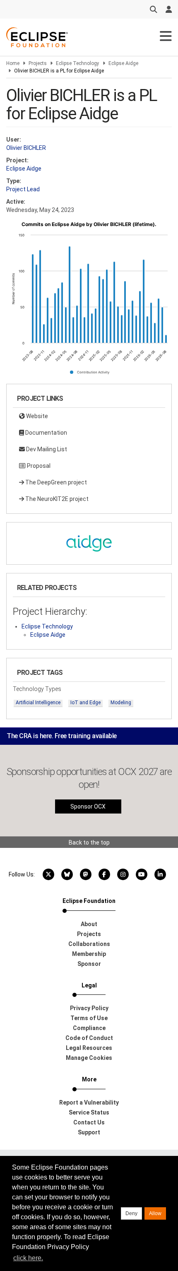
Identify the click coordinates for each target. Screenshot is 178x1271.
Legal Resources (89, 1048)
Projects (38, 63)
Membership (89, 954)
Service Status (89, 1112)
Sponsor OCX (88, 806)
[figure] (89, 301)
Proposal (38, 465)
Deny (131, 1213)
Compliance (89, 1028)
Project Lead (23, 189)
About (89, 924)
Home (12, 63)
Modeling (121, 702)
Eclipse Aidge (123, 63)
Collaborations (89, 944)
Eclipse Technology (77, 63)
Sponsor (89, 963)
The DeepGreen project (55, 482)
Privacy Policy (89, 1008)
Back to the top (89, 842)
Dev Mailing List (46, 449)
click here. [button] (28, 1257)
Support (89, 1132)
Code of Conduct (89, 1038)
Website (36, 416)
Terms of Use (89, 1018)
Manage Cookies (89, 1057)
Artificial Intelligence (38, 702)
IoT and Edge (85, 702)
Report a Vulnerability (89, 1102)
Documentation (45, 432)
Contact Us (89, 1122)
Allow (155, 1213)
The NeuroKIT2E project (56, 499)
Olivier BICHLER (26, 147)
